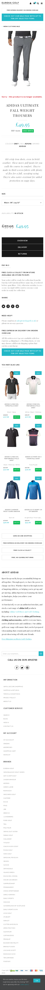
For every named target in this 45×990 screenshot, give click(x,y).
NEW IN (6, 722)
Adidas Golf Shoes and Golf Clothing (24, 612)
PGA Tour (7, 828)
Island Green (9, 872)
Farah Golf (8, 835)
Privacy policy (9, 698)
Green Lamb (8, 787)
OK (37, 981)
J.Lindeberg (8, 817)
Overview (22, 241)
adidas (6, 783)
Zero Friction (9, 928)
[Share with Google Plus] (12, 306)
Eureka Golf (8, 768)
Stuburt (6, 917)
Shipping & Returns (11, 690)
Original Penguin (10, 857)
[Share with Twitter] (3, 306)
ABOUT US (7, 701)
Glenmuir (7, 932)
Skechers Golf (9, 794)
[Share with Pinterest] (17, 306)
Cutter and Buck (10, 924)
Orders (6, 743)
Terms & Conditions (11, 694)
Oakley (6, 920)
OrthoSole (8, 868)
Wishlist (6, 755)
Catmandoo (8, 935)
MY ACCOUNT (8, 740)
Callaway (7, 839)
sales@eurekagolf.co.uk (26, 321)
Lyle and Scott (9, 950)
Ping (5, 805)
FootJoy (6, 961)
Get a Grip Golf (9, 776)
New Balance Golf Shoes (13, 772)
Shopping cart (9, 751)
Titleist (6, 843)
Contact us (8, 726)
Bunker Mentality (10, 943)
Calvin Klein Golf (10, 846)
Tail (5, 824)
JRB (4, 809)
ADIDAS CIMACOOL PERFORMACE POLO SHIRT (33, 405)
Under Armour (9, 779)
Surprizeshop (9, 883)
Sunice (6, 865)
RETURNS (22, 254)
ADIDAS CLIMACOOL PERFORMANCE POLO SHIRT (11, 458)
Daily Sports (8, 898)
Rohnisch (7, 791)
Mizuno (6, 902)
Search (6, 715)
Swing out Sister (10, 831)
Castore (6, 798)
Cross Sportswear (11, 891)
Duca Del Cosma (10, 876)
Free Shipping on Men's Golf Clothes (17, 639)
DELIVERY (22, 247)
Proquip (6, 939)
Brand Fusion (9, 946)
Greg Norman (9, 894)
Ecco (5, 802)
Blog (5, 719)
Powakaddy (8, 887)
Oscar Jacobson (10, 880)
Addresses (7, 747)
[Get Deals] (41, 653)
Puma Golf (8, 850)
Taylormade (8, 958)
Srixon (6, 861)
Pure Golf (7, 820)
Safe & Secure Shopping (13, 686)
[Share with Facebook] (8, 306)
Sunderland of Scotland (14, 906)
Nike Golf (7, 854)
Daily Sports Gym (10, 909)
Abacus (6, 813)
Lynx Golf (7, 913)
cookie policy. (24, 984)
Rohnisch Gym (9, 954)
